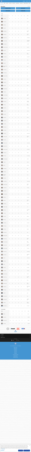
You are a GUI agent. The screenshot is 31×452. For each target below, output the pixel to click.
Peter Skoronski (4, 251)
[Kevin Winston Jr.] (2, 305)
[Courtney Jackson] (2, 136)
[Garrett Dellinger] (2, 72)
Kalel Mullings (4, 203)
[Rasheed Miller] (2, 191)
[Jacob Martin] (2, 171)
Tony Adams (4, 18)
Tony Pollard (4, 216)
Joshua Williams (5, 299)
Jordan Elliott (4, 82)
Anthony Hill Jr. (4, 120)
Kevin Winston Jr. (5, 305)
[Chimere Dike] (2, 79)
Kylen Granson (4, 101)
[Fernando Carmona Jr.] (2, 47)
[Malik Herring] (2, 117)
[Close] (30, 445)
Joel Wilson (4, 302)
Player (2, 15)
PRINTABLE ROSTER (8, 8)
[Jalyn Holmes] (2, 124)
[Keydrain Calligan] (2, 41)
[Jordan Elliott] (2, 82)
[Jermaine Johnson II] (2, 149)
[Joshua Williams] (2, 299)
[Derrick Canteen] (2, 44)
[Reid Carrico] (2, 50)
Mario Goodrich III (5, 98)
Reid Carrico (4, 50)
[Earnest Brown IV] (2, 37)
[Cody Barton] (2, 25)
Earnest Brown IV (5, 37)
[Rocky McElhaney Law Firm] (23, 329)
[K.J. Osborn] (2, 213)
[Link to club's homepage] (1, 0)
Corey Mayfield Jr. (5, 181)
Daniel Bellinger (4, 31)
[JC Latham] (2, 162)
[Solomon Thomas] (2, 274)
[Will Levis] (2, 165)
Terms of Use (15, 348)
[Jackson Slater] (2, 254)
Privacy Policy (15, 347)
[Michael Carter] (2, 53)
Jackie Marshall (4, 168)
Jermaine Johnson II (5, 149)
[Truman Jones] (2, 152)
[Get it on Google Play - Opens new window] (18, 341)
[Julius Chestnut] (2, 56)
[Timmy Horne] (2, 133)
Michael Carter (4, 53)
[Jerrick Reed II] (2, 222)
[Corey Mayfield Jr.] (2, 181)
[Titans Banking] (13, 329)
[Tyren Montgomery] (2, 194)
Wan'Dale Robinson (5, 235)
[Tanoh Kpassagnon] (2, 159)
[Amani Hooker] (2, 130)
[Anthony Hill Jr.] (2, 120)
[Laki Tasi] (2, 264)
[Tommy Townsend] (2, 280)
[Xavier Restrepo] (2, 226)
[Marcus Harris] (2, 111)
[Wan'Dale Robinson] (2, 235)
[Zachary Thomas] (2, 277)
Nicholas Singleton (5, 248)
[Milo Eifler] (2, 314)
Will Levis (4, 165)
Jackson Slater (4, 254)
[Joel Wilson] (2, 302)
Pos (12, 15)
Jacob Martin (4, 171)
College (27, 15)
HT (15, 15)
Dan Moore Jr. (4, 197)
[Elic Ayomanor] (2, 21)
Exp (24, 15)
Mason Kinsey (4, 155)
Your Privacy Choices (15, 354)
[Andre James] (2, 139)
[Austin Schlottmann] (2, 242)
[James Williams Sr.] (2, 296)
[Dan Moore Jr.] (2, 197)
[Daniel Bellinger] (2, 31)
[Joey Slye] (2, 258)
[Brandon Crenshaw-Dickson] (2, 66)
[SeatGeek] (18, 329)
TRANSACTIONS (23, 10)
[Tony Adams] (2, 18)
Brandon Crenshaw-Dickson (5, 66)
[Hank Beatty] (2, 28)
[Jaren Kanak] (2, 323)
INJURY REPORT (8, 10)
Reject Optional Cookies (26, 450)
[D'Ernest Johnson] (2, 143)
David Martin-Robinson (4, 174)
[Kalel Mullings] (2, 203)
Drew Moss (4, 200)
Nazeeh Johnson (5, 320)
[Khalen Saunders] (2, 238)
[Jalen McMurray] (2, 187)
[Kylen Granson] (2, 101)
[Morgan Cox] (2, 63)
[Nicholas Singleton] (2, 248)
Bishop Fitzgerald (5, 88)
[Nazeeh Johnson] (2, 320)
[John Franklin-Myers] (2, 95)
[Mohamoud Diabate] (2, 76)
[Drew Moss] (2, 200)
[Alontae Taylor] (2, 270)
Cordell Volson (4, 286)
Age (21, 15)
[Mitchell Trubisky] (2, 283)
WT (18, 15)
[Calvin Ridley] (2, 229)
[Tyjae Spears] (2, 261)
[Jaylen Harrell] (2, 317)
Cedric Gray (4, 104)
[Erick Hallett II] (2, 108)
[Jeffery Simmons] (2, 245)
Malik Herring (4, 117)
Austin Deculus (4, 69)
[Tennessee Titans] (15, 343)
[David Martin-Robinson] (2, 175)
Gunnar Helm (4, 114)
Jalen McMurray (4, 187)
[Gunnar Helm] (2, 114)
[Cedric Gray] (2, 104)
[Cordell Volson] (2, 286)
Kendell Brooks (4, 34)
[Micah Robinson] (2, 232)
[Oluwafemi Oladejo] (2, 206)
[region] (15, 448)
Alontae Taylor (4, 270)
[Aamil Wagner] (2, 289)
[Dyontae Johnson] (2, 146)
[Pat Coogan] (2, 60)
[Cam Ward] (2, 293)
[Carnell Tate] (2, 267)
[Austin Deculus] (2, 69)
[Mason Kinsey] (2, 155)
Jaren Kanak (4, 323)
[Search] (28, 1)
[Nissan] (7, 329)
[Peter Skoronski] (2, 251)
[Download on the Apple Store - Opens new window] (12, 340)
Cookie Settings (2, 450)
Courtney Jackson (5, 136)
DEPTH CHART (23, 8)
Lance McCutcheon (5, 184)
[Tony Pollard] (2, 216)
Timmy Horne (4, 133)
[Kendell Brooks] (2, 34)
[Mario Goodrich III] (2, 98)
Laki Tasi (4, 264)
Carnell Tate (4, 267)
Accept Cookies (20, 450)
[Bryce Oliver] (2, 210)
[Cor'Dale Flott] (2, 92)
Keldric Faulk (4, 85)
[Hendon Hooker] (2, 127)
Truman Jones (4, 152)
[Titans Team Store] (15, 331)
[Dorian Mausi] (2, 178)
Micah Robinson (5, 232)
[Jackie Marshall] (2, 168)
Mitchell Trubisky (5, 283)
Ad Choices (15, 353)
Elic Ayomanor (4, 21)
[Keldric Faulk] (2, 85)
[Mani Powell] (2, 219)
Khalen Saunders (5, 238)
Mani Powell (4, 219)
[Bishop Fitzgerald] (2, 88)
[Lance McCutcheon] (2, 184)
